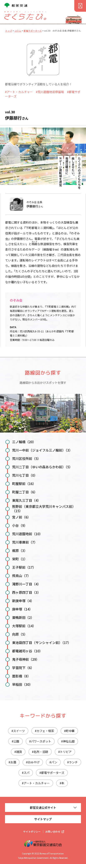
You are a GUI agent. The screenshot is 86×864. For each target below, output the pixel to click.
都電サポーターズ (52, 773)
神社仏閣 (69, 741)
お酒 (13, 762)
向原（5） (19, 634)
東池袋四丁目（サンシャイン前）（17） (41, 642)
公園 (16, 741)
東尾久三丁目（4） (26, 500)
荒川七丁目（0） (24, 475)
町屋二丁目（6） (24, 491)
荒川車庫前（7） (24, 542)
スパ (26, 773)
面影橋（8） (21, 675)
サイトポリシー (32, 831)
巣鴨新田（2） (23, 617)
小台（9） (19, 525)
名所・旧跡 (41, 752)
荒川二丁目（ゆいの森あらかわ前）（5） (42, 466)
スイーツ (19, 731)
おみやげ (33, 762)
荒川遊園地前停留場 (51, 92)
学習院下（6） (23, 667)
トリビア (66, 752)
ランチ (73, 762)
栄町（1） (19, 558)
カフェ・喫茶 (45, 731)
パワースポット (41, 741)
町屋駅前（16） (24, 483)
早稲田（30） (22, 684)
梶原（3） (19, 550)
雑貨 (19, 752)
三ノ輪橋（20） (24, 441)
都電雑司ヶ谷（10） (27, 650)
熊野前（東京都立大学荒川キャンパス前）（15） (44, 508)
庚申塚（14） (22, 609)
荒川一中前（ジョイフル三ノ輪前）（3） (42, 450)
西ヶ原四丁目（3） (26, 592)
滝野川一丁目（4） (26, 583)
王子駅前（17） (24, 567)
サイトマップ (43, 819)
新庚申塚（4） (23, 600)
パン (54, 762)
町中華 (70, 731)
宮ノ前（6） (21, 517)
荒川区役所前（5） (26, 458)
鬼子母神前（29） (25, 659)
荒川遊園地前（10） (27, 533)
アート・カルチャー (20, 92)
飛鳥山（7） (21, 575)
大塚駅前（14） (24, 625)
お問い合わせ (52, 831)
